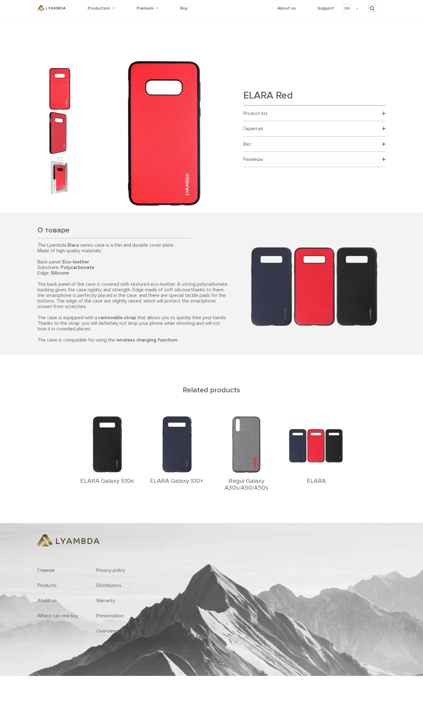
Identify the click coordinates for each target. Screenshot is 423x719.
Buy (184, 8)
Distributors (108, 585)
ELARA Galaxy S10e (107, 481)
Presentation (110, 616)
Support (325, 8)
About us (286, 8)
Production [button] (99, 8)
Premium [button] (145, 8)
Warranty (105, 601)
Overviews (107, 631)
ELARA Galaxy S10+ (176, 481)
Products (47, 585)
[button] (351, 9)
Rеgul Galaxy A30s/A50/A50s (246, 484)
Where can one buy (57, 616)
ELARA (316, 481)
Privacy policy (110, 570)
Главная (46, 570)
